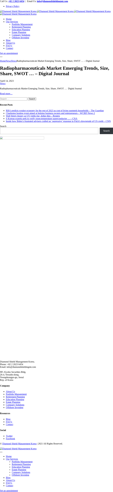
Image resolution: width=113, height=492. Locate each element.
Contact (9, 424)
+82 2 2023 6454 (16, 1)
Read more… (6, 93)
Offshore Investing (14, 407)
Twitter (9, 436)
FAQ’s (9, 422)
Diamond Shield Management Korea (19, 443)
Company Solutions (15, 405)
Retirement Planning (15, 397)
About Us (10, 391)
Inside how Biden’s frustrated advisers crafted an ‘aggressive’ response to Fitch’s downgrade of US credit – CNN (58, 121)
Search (3, 126)
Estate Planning (13, 402)
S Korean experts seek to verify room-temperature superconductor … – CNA (41, 118)
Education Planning (15, 399)
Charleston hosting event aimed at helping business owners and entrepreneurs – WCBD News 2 (50, 113)
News (2, 83)
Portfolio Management (16, 394)
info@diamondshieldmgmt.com (52, 1)
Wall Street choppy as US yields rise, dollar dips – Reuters (33, 116)
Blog (8, 419)
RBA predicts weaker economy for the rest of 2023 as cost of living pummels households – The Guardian (55, 110)
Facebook (10, 438)
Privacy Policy (12, 6)
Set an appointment (9, 53)
